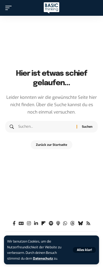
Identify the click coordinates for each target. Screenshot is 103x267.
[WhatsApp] (65, 223)
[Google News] (21, 223)
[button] (84, 250)
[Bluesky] (80, 223)
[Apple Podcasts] (58, 223)
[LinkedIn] (36, 223)
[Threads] (72, 223)
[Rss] (88, 223)
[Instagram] (29, 223)
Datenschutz (43, 258)
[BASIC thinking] (51, 8)
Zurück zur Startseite (51, 145)
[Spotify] (51, 223)
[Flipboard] (43, 223)
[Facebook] (14, 223)
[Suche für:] (45, 126)
